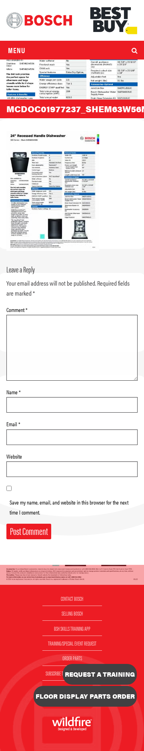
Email (13, 424)
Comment (17, 310)
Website (14, 456)
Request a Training (100, 674)
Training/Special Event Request (72, 643)
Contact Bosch (72, 598)
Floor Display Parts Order (85, 696)
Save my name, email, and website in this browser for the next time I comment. (69, 507)
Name (13, 392)
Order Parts (72, 658)
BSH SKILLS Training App (72, 628)
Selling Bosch (72, 613)
